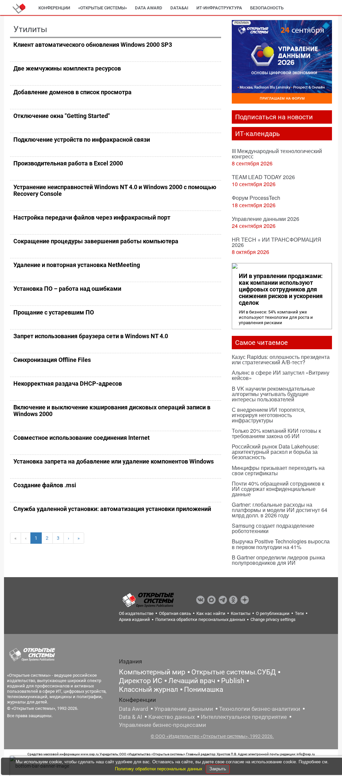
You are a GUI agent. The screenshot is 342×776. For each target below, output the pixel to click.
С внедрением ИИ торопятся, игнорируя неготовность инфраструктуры (268, 415)
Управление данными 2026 (265, 219)
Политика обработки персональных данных (200, 619)
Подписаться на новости (274, 117)
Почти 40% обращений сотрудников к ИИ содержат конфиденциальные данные (278, 489)
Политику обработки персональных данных (159, 768)
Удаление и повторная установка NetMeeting (76, 264)
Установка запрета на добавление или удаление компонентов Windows (113, 461)
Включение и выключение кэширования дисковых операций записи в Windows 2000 (111, 410)
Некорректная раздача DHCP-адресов (67, 383)
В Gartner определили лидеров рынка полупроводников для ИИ (278, 559)
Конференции (54, 7)
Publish (232, 681)
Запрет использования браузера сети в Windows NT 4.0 (90, 336)
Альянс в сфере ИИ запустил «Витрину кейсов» (280, 375)
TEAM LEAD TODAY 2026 (263, 177)
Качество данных (171, 717)
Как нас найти (210, 613)
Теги (299, 613)
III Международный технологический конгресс (277, 153)
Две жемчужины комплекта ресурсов (67, 68)
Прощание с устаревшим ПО (53, 312)
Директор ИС (140, 681)
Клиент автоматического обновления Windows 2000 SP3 (92, 44)
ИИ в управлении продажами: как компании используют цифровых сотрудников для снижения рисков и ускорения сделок (281, 289)
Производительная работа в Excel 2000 (68, 163)
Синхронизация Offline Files (52, 359)
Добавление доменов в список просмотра (72, 92)
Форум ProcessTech (256, 198)
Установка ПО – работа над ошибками (67, 288)
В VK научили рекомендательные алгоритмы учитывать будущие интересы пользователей (273, 394)
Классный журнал (148, 689)
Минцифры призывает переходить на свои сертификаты (278, 470)
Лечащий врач (191, 681)
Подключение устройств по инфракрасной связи (81, 139)
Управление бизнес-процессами (162, 725)
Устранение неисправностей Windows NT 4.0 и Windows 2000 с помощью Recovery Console (114, 190)
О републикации (273, 613)
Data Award (133, 708)
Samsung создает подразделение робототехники (273, 528)
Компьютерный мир (152, 672)
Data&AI (179, 7)
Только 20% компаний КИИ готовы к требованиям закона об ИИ (276, 433)
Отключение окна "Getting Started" (61, 115)
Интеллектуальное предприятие (244, 717)
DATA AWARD (148, 7)
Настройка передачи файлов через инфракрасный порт (91, 217)
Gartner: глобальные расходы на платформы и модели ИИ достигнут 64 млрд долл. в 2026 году (279, 510)
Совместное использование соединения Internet (81, 437)
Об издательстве (136, 613)
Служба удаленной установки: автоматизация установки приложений (112, 508)
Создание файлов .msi (44, 485)
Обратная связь (175, 613)
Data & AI (130, 717)
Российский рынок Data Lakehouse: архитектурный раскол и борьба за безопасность (275, 451)
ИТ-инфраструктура (219, 7)
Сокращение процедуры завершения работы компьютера (95, 241)
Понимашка (203, 689)
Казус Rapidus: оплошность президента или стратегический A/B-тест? (281, 359)
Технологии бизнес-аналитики (259, 708)
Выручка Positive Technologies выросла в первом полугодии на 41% (281, 543)
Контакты (240, 613)
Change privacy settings (273, 619)
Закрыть (217, 768)
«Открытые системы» (102, 7)
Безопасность (267, 7)
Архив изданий (134, 619)
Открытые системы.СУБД (233, 672)
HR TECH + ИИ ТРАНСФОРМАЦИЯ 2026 (276, 242)
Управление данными (183, 708)
